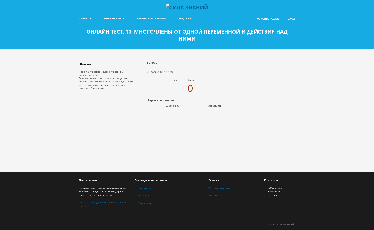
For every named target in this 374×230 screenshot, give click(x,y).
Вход (291, 18)
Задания (184, 18)
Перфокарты (144, 187)
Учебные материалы (151, 18)
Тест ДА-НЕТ (144, 195)
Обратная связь (268, 18)
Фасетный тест (145, 202)
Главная (85, 18)
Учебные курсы (114, 18)
